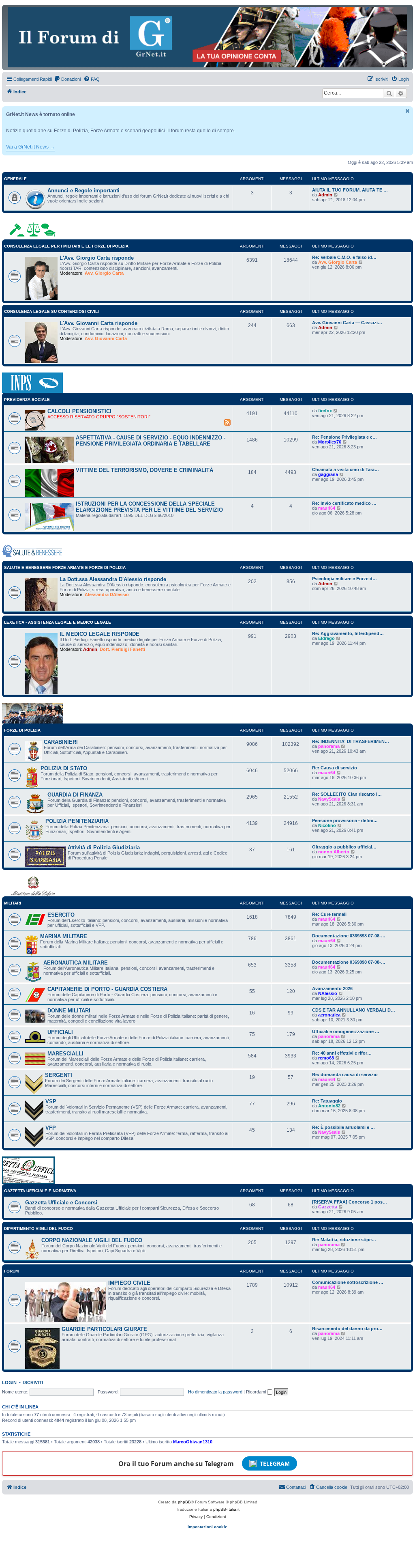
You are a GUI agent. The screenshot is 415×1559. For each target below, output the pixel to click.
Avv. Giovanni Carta (106, 338)
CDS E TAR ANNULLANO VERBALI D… (353, 1010)
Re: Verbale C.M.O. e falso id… (344, 257)
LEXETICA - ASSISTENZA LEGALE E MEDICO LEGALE (57, 622)
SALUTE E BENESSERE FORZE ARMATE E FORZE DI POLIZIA (65, 567)
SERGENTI (58, 1075)
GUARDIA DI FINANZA (75, 795)
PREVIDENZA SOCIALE (27, 399)
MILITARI (12, 903)
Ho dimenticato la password (215, 1391)
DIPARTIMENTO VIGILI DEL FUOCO (38, 1228)
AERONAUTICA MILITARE (75, 963)
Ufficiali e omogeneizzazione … (345, 1031)
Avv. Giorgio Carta (104, 273)
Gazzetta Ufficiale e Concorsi (61, 1202)
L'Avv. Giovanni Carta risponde (98, 323)
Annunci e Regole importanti (83, 190)
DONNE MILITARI (68, 1011)
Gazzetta (327, 1206)
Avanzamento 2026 (332, 988)
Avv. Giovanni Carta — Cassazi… (347, 322)
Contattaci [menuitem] (296, 1487)
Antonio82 (329, 1105)
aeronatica (329, 1014)
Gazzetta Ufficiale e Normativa (40, 1191)
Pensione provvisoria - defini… (345, 820)
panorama (329, 746)
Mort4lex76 (329, 441)
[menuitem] (67, 79)
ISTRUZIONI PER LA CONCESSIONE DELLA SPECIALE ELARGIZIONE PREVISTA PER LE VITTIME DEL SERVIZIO (149, 507)
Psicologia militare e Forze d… (344, 578)
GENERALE (15, 179)
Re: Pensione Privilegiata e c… (344, 437)
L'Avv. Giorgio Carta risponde (97, 258)
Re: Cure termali (329, 914)
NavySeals (329, 799)
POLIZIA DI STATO (64, 768)
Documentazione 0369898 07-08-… (348, 935)
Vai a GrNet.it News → (30, 147)
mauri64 (326, 508)
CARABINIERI (61, 742)
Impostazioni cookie (207, 1527)
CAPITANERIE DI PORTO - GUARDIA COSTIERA (107, 989)
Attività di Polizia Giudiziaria (104, 847)
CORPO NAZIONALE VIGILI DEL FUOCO (91, 1240)
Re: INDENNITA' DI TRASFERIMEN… (350, 741)
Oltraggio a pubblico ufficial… (344, 846)
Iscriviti (33, 1382)
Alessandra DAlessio (107, 594)
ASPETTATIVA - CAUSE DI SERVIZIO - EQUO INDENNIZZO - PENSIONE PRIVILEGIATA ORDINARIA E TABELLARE (150, 441)
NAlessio (327, 993)
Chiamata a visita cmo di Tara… (345, 469)
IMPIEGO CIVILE (129, 1283)
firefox (325, 410)
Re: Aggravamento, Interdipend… (348, 633)
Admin (325, 194)
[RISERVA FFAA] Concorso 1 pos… (349, 1201)
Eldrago (326, 638)
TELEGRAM (275, 1463)
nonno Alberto (333, 851)
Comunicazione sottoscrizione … (347, 1282)
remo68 (326, 1057)
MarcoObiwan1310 (192, 1441)
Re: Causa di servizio (334, 767)
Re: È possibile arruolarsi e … (343, 1127)
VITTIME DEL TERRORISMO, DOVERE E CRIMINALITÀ (144, 470)
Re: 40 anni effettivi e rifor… (342, 1053)
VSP (50, 1101)
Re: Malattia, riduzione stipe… (344, 1239)
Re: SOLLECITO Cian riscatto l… (347, 794)
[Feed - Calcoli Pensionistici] (227, 421)
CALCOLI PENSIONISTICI (79, 411)
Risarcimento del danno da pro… (347, 1328)
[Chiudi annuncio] (407, 111)
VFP (50, 1128)
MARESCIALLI (65, 1054)
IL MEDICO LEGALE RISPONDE (99, 634)
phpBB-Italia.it (226, 1509)
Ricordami (256, 1391)
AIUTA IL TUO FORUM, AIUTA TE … (350, 189)
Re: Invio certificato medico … (344, 503)
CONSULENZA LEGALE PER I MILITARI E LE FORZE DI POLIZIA (66, 246)
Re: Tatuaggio (327, 1100)
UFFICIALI (60, 1032)
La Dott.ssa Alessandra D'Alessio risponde (113, 579)
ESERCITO (61, 915)
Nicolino (327, 825)
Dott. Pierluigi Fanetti (122, 649)
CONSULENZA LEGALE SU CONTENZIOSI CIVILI (51, 311)
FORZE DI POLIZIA (22, 730)
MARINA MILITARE (63, 936)
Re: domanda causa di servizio (345, 1074)
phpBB (184, 1502)
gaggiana (328, 474)
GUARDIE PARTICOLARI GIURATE (104, 1329)
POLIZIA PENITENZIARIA (77, 821)
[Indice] (207, 37)
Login (9, 1382)
